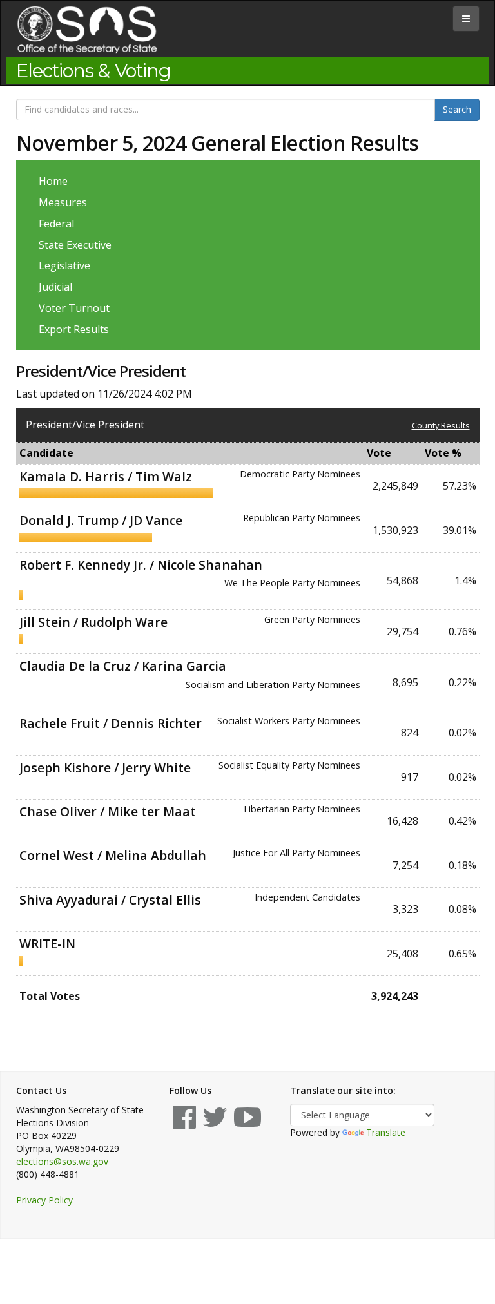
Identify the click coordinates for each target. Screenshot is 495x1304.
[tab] (466, 19)
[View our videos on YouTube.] (247, 1123)
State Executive (75, 245)
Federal (56, 223)
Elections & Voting (93, 71)
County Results (441, 425)
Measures (63, 202)
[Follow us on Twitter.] (215, 1123)
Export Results (74, 329)
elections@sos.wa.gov (62, 1161)
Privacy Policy (44, 1200)
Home (53, 181)
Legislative (64, 265)
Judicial (55, 287)
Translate (385, 1132)
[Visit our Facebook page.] (184, 1123)
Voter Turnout (74, 308)
